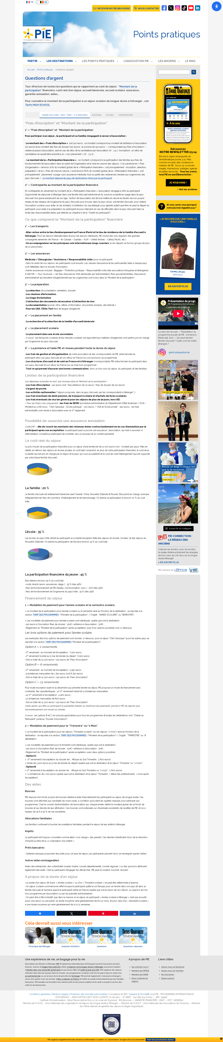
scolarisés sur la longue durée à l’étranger (85, 967)
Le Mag (190, 61)
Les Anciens (167, 61)
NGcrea (143, 994)
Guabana (133, 994)
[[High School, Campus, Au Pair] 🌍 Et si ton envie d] (178, 462)
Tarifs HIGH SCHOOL (37, 104)
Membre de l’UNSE (140, 974)
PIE (57, 964)
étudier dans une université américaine (44, 970)
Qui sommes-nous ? (140, 967)
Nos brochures (167, 974)
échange (76, 976)
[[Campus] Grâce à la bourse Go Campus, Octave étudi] (178, 421)
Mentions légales (60, 994)
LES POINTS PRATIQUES (98, 61)
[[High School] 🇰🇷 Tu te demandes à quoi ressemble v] (178, 380)
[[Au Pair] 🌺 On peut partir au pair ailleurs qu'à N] (178, 504)
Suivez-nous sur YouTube (172, 970)
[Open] (216, 6)
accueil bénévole (32, 976)
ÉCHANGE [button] (96, 115)
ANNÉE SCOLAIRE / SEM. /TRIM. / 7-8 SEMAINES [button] (65, 115)
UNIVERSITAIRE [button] (125, 115)
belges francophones (51, 967)
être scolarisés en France (68, 979)
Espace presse (167, 978)
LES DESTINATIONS (60, 61)
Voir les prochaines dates (160, 1040)
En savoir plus (169, 562)
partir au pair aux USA (90, 970)
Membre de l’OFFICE (140, 970)
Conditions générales (39, 994)
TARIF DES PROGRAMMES (46, 615)
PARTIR (32, 61)
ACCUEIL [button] (110, 115)
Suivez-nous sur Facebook (172, 967)
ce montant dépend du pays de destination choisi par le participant (77, 178)
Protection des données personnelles (88, 994)
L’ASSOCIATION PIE (136, 61)
